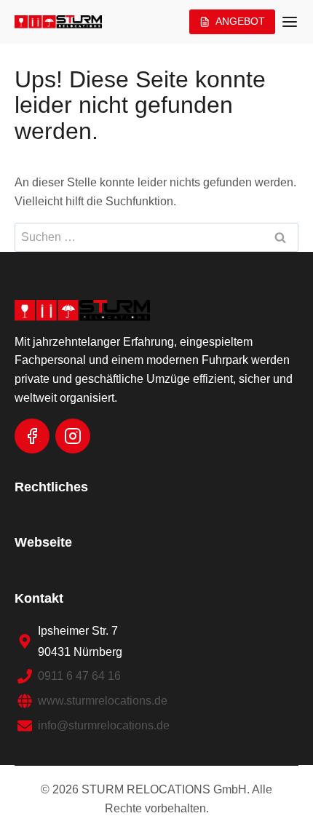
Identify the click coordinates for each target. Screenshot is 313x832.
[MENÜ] (289, 22)
